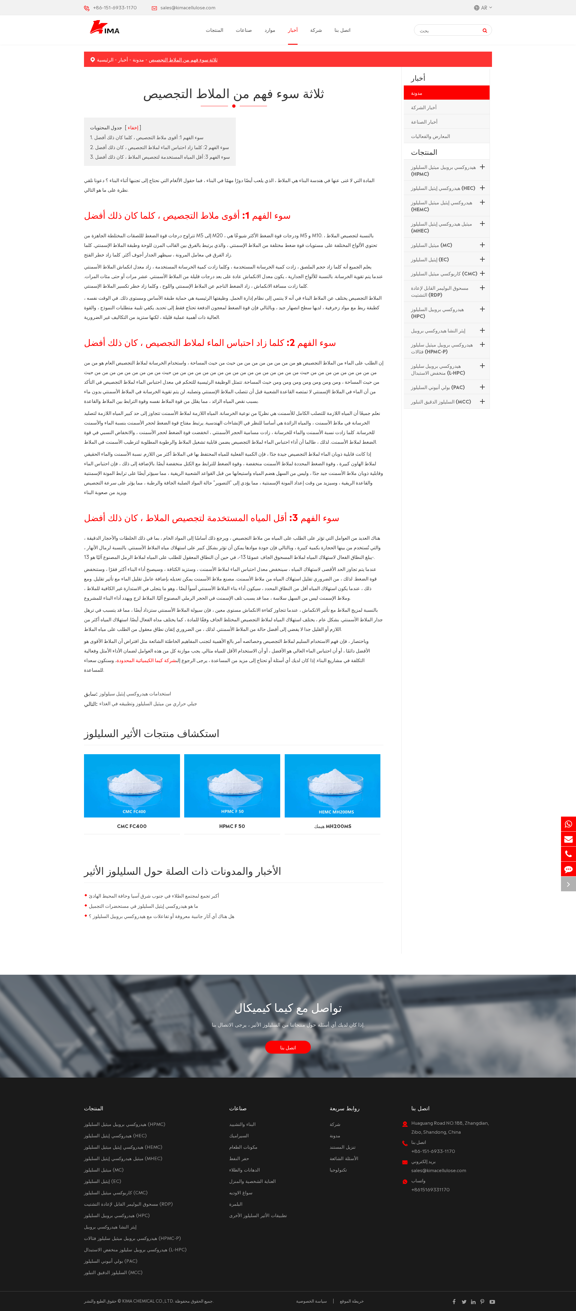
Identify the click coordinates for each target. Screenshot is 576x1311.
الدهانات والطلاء (244, 1169)
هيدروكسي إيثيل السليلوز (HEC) (443, 187)
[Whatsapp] (568, 824)
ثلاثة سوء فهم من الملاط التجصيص (183, 59)
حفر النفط (239, 1157)
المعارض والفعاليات (430, 135)
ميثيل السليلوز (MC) (431, 244)
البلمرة (235, 1203)
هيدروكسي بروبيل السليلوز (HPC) (437, 312)
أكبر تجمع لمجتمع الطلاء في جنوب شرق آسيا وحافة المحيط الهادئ (154, 895)
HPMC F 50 (232, 825)
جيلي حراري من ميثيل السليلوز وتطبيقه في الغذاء (148, 702)
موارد (270, 29)
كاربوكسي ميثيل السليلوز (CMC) (444, 273)
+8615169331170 (430, 1189)
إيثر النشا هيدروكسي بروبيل (438, 330)
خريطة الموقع (352, 1301)
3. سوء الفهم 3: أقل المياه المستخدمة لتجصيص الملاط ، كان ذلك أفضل (160, 156)
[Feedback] (568, 869)
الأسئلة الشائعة (344, 1157)
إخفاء (133, 126)
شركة (316, 29)
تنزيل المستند (343, 1146)
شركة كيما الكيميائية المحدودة (146, 659)
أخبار (293, 29)
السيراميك (239, 1135)
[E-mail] (568, 839)
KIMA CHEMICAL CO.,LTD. (148, 1301)
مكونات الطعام (243, 1146)
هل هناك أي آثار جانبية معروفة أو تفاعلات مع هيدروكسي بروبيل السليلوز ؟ (161, 915)
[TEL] (568, 854)
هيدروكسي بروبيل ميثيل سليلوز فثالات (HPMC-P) (442, 347)
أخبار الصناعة (424, 121)
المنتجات (214, 29)
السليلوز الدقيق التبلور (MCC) (441, 401)
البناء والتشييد (242, 1123)
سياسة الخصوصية (311, 1301)
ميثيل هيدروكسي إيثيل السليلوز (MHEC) (441, 227)
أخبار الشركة (423, 106)
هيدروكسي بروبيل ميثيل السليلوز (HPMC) (443, 170)
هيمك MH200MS (332, 825)
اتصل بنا (342, 29)
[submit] (485, 29)
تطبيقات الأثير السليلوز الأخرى (258, 1214)
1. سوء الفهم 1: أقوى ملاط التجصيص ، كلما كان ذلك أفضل (146, 136)
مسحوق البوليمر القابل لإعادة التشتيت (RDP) (440, 291)
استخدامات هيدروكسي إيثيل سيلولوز (135, 693)
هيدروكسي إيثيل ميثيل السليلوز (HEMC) (441, 205)
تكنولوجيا (338, 1169)
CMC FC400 (132, 825)
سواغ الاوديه (241, 1192)
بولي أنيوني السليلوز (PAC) (438, 386)
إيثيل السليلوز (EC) (430, 258)
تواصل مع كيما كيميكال (288, 1006)
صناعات (244, 29)
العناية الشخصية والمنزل (252, 1180)
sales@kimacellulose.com (187, 7)
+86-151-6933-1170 (115, 7)
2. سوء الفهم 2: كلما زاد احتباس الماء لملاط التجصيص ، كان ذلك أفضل (159, 146)
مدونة (138, 59)
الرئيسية (105, 59)
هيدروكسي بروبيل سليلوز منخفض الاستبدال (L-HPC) (438, 369)
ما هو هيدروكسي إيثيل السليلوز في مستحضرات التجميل (143, 905)
